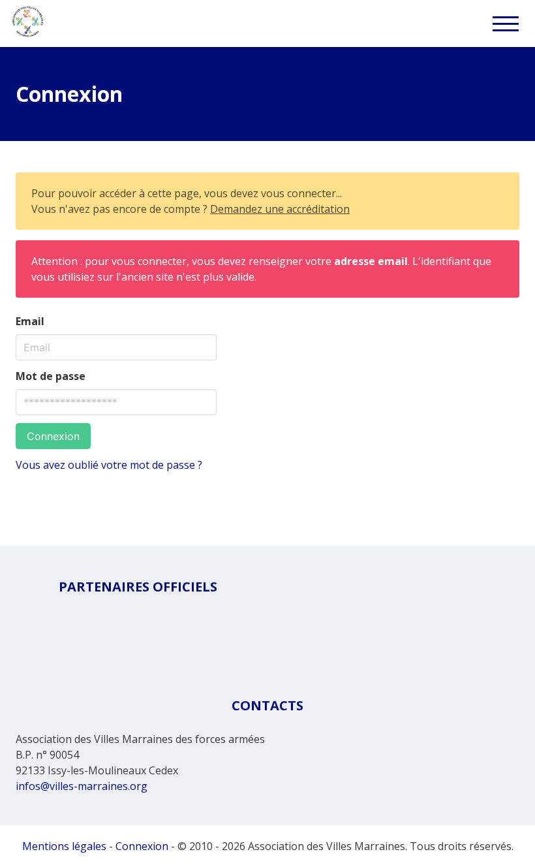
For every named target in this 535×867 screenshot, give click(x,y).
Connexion (53, 436)
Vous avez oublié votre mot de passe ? (109, 465)
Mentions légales (64, 846)
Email (30, 321)
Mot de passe (50, 376)
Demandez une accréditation (280, 209)
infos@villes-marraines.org (81, 786)
